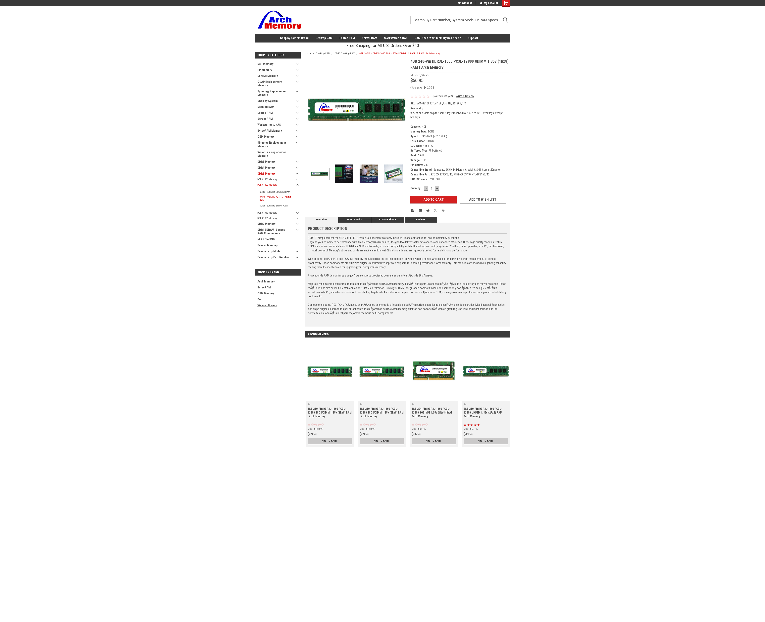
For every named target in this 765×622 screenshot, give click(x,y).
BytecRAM (264, 287)
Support (473, 38)
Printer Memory (267, 245)
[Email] (420, 210)
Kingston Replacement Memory (271, 144)
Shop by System (267, 101)
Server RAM (369, 38)
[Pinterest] (443, 210)
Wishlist (467, 3)
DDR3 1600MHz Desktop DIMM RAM (275, 199)
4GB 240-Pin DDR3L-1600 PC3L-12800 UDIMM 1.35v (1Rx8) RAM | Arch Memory (399, 53)
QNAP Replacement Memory (269, 83)
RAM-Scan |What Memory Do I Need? (438, 38)
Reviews (421, 219)
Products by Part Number (273, 257)
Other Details (354, 219)
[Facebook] (412, 210)
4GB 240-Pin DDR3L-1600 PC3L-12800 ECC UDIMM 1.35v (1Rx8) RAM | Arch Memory (330, 412)
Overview (321, 219)
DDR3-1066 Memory (267, 218)
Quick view (329, 398)
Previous (309, 109)
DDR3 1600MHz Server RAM (274, 205)
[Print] (428, 210)
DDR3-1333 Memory (267, 212)
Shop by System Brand (294, 38)
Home (308, 53)
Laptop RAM (347, 38)
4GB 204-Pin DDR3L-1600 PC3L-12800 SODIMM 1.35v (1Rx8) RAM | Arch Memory (432, 412)
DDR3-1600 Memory (267, 184)
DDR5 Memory (266, 162)
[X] (435, 210)
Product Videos (387, 219)
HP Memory (264, 70)
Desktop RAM (324, 38)
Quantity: (415, 188)
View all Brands (267, 305)
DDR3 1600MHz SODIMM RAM (275, 191)
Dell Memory (265, 64)
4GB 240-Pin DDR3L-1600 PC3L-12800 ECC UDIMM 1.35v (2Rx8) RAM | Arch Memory (382, 412)
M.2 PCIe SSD (266, 239)
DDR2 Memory (266, 224)
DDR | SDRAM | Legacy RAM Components (271, 231)
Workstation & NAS (396, 38)
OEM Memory (266, 136)
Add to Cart (329, 440)
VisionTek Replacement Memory (272, 154)
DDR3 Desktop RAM (344, 53)
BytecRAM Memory (269, 130)
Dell (259, 299)
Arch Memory (266, 281)
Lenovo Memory (267, 76)
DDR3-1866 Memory (267, 179)
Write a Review (465, 96)
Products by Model (269, 251)
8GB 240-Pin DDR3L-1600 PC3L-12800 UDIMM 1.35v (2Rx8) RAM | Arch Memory (484, 412)
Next (403, 109)
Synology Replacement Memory (272, 93)
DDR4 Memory (266, 167)
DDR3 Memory (266, 173)
